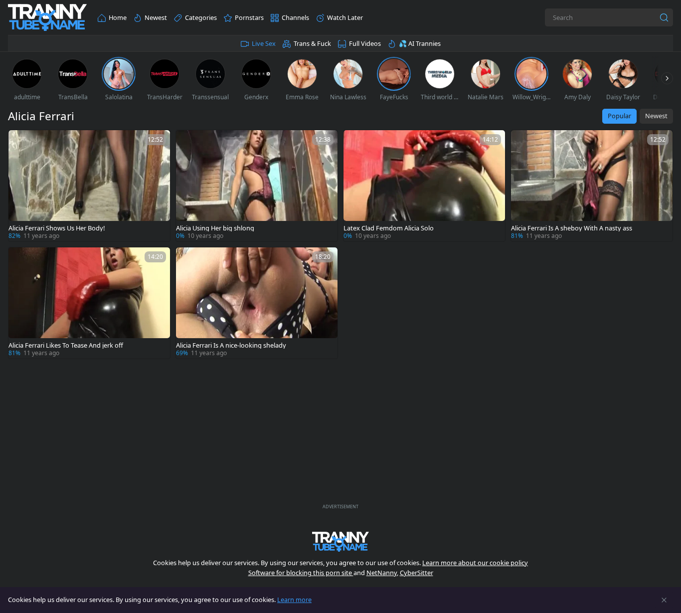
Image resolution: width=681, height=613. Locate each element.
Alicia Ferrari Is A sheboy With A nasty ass (571, 228)
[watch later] (20, 142)
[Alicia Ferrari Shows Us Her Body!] (89, 185)
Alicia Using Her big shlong (215, 228)
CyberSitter (416, 572)
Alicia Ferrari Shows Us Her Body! (56, 228)
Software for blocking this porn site (300, 572)
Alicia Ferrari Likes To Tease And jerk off (65, 345)
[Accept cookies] (664, 600)
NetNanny (381, 572)
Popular (619, 115)
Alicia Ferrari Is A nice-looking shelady (231, 345)
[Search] (664, 17)
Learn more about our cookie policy (475, 562)
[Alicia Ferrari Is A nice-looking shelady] (257, 303)
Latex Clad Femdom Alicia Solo (388, 228)
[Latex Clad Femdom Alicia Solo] (424, 185)
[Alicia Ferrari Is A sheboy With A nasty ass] (592, 185)
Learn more (294, 599)
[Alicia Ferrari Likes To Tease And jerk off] (89, 303)
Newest (656, 115)
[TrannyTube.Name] (47, 17)
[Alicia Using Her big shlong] (257, 185)
